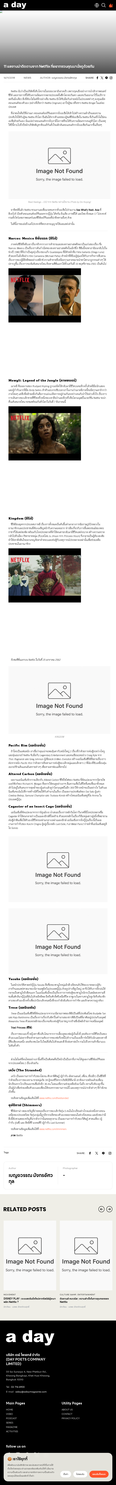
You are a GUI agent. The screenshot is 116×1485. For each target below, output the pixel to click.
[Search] (104, 5)
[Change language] (97, 5)
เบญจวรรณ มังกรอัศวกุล (64, 78)
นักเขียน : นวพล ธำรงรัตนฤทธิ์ (16, 1307)
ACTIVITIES (12, 1431)
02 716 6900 (18, 1387)
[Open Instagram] (110, 1153)
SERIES (9, 1422)
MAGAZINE (12, 1427)
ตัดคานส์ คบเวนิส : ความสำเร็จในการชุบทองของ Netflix (84, 1300)
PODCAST (11, 1418)
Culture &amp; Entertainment (77, 1294)
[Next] (109, 1209)
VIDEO (9, 1414)
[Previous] (101, 1209)
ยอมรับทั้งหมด (99, 1474)
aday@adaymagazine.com (31, 1392)
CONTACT (67, 1414)
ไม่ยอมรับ (80, 1474)
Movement (10, 1294)
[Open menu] (110, 5)
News (27, 78)
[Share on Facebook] (90, 1153)
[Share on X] (96, 1153)
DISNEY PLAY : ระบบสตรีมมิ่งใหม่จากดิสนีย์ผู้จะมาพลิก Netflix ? (30, 1300)
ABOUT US (67, 1409)
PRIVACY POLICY (71, 1418)
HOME (9, 1409)
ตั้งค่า (31, 1476)
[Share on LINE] (103, 1153)
